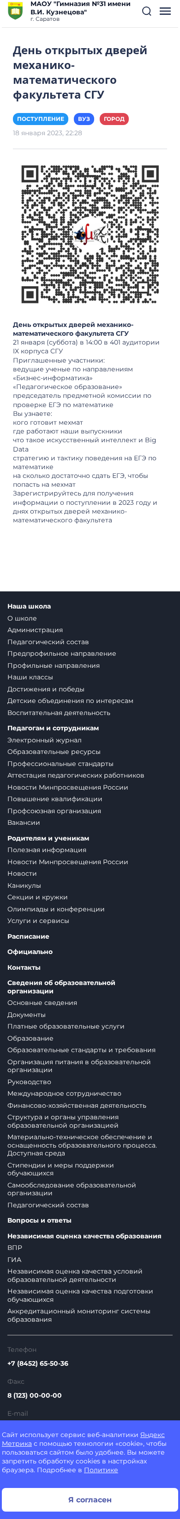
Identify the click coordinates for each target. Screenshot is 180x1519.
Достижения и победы (45, 689)
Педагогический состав (48, 642)
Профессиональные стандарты (60, 764)
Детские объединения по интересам (70, 701)
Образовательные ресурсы (54, 751)
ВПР (14, 1247)
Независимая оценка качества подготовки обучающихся (80, 1295)
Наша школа (29, 606)
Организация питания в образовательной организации (79, 1066)
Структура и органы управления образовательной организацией (63, 1121)
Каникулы (24, 885)
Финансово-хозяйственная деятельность (76, 1105)
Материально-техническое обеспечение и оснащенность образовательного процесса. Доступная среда (82, 1145)
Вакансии (23, 822)
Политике (101, 1470)
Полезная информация (46, 850)
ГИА (14, 1259)
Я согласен (90, 1499)
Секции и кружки (37, 897)
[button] (146, 11)
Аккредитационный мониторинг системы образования (78, 1315)
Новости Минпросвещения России (67, 787)
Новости (22, 873)
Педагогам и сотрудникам (53, 728)
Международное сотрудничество (64, 1093)
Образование (30, 1038)
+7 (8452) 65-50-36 (37, 1363)
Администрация (35, 630)
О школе (22, 618)
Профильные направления (53, 665)
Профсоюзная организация (54, 811)
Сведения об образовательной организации (61, 987)
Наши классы (30, 677)
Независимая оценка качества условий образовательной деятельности (75, 1275)
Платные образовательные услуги (66, 1026)
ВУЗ (84, 118)
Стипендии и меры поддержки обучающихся (60, 1169)
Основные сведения (42, 1002)
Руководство (29, 1082)
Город (114, 118)
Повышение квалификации (54, 799)
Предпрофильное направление (61, 653)
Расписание (28, 937)
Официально (30, 952)
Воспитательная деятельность (58, 713)
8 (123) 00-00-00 (34, 1395)
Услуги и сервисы (38, 920)
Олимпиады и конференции (56, 909)
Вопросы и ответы (39, 1220)
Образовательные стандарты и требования (81, 1050)
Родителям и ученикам (48, 838)
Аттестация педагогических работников (75, 775)
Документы (26, 1015)
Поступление (40, 118)
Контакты (24, 968)
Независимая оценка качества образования (84, 1236)
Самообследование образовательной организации (71, 1189)
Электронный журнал (44, 740)
